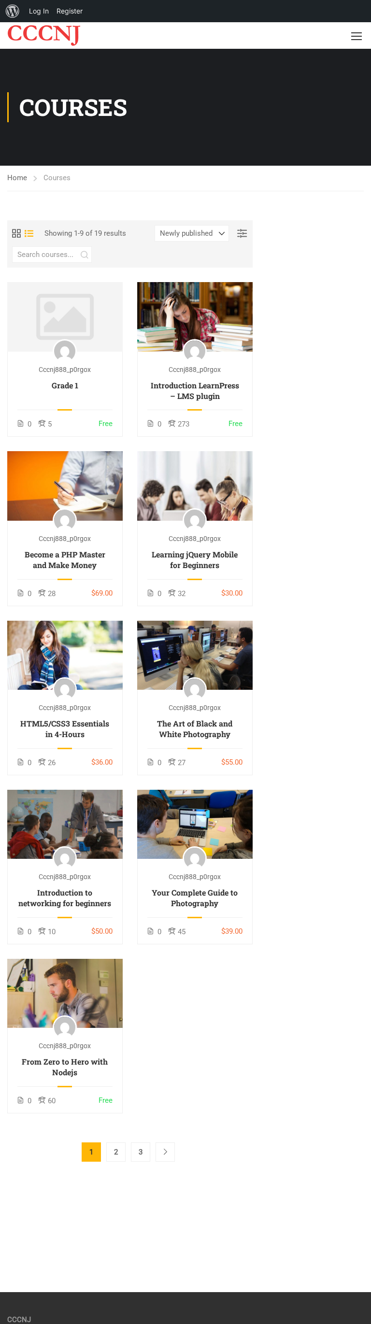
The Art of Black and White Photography (194, 728)
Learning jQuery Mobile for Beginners (195, 559)
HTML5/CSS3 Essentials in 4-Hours (64, 728)
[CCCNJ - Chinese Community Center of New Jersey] (44, 35)
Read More (65, 316)
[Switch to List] (29, 233)
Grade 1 (65, 385)
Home (17, 177)
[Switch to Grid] (16, 233)
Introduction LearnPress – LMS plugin (195, 390)
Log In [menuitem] (39, 11)
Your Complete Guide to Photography (195, 897)
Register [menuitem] (70, 11)
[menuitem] (12, 11)
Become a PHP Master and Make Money (65, 559)
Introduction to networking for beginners (64, 897)
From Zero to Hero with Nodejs (65, 1066)
